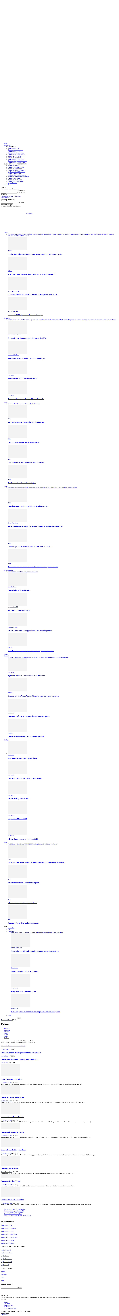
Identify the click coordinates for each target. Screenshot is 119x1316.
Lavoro (37, 404)
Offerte (6, 232)
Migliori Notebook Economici (16, 167)
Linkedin (6, 1031)
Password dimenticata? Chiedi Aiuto (11, 196)
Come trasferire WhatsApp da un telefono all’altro (26, 736)
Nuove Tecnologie (59, 487)
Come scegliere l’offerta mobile (16, 162)
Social (9, 1015)
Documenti (23, 404)
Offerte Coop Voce (52, 234)
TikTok (6, 1033)
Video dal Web (73, 487)
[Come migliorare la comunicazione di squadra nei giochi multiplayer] (20, 1007)
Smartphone (11, 672)
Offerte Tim (101, 234)
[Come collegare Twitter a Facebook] (10, 1146)
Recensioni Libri (57, 319)
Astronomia (13, 487)
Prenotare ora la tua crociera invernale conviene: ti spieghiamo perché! (33, 567)
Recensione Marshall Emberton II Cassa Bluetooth (26, 399)
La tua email (20, 202)
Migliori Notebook (6, 1250)
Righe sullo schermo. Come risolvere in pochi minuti (26, 676)
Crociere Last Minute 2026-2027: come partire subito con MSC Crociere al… (35, 254)
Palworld (39, 932)
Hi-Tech (27, 487)
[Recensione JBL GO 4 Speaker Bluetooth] (17, 373)
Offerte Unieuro (24, 235)
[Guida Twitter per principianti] (10, 1075)
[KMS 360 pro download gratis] (17, 605)
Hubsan (22, 844)
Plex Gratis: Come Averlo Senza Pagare (22, 483)
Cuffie (9, 929)
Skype (33, 657)
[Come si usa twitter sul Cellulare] (10, 1094)
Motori (52, 487)
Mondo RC (47, 487)
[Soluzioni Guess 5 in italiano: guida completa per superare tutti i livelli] (20, 946)
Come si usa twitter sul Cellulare (12, 1097)
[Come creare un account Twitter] (10, 1196)
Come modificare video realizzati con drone (23, 923)
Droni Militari (16, 844)
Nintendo (34, 932)
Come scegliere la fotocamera (16, 159)
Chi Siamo (7, 1303)
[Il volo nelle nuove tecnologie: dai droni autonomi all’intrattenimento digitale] (17, 521)
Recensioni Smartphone (83, 319)
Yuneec (55, 844)
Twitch (6, 1035)
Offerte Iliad (71, 234)
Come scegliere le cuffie (14, 156)
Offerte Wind (16, 235)
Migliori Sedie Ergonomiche (15, 181)
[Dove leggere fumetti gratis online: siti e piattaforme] (17, 417)
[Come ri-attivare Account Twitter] (10, 1113)
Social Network (8, 1020)
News (5, 486)
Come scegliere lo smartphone (16, 153)
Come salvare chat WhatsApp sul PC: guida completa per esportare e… (33, 696)
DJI (11, 844)
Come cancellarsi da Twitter (11, 1181)
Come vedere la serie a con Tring (13, 1214)
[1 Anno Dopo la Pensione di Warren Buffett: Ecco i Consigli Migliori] (17, 541)
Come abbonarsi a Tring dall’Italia (13, 1212)
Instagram (7, 1030)
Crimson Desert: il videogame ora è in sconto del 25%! (27, 338)
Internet (22, 571)
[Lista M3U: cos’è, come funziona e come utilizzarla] (17, 457)
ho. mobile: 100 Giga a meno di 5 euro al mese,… (25, 315)
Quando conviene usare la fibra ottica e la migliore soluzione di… (31, 651)
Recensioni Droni (37, 319)
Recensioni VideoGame (109, 319)
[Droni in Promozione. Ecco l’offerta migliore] (17, 877)
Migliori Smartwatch (6, 1262)
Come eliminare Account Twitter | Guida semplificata (19, 1059)
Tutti (9, 234)
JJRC (25, 844)
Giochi (33, 404)
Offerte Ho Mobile (63, 234)
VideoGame (11, 931)
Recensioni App (27, 319)
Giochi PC (21, 932)
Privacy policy (5, 1313)
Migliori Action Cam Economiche (17, 175)
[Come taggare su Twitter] (10, 1165)
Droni (5, 842)
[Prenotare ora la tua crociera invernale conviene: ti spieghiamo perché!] (17, 562)
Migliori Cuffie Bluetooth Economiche (18, 176)
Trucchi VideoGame (53, 932)
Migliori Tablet (5, 1256)
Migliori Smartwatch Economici (16, 172)
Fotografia (29, 404)
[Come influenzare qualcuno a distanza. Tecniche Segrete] (17, 501)
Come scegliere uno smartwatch (16, 154)
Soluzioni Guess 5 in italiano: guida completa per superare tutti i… (35, 951)
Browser (18, 571)
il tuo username (21, 190)
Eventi (23, 487)
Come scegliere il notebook (15, 150)
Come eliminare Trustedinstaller (19, 590)
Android (12, 657)
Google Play (28, 657)
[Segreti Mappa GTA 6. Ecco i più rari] (20, 966)
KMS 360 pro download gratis (19, 610)
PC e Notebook (8, 570)
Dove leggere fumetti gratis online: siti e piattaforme (26, 422)
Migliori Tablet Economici (15, 168)
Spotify (43, 657)
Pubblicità (7, 1307)
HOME (6, 143)
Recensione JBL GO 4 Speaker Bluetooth (22, 378)
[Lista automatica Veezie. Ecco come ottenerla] (17, 437)
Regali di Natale (12, 183)
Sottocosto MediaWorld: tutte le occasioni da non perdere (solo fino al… (33, 295)
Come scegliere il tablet (14, 151)
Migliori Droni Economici (15, 173)
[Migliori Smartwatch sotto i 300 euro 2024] (17, 834)
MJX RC (29, 844)
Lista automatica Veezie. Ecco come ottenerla (23, 442)
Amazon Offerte (14, 234)
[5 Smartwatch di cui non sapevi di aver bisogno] (17, 773)
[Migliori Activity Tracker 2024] (17, 793)
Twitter (6, 1036)
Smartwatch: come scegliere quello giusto (22, 758)
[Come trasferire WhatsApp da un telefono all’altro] (17, 731)
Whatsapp (52, 657)
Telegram (47, 657)
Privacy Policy (5, 197)
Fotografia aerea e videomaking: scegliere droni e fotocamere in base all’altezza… (37, 862)
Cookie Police (4, 1314)
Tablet (36, 571)
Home (2, 1020)
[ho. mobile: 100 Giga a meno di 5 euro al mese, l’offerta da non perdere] (17, 310)
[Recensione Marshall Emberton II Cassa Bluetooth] (17, 394)
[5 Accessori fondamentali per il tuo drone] (17, 898)
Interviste (32, 487)
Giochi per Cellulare (60, 657)
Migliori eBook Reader (14, 178)
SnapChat (38, 657)
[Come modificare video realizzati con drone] (17, 918)
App (16, 657)
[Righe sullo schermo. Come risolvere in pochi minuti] (17, 671)
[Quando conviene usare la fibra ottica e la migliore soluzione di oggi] (17, 646)
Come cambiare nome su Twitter (12, 1132)
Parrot (33, 844)
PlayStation (45, 932)
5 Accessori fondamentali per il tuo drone (22, 903)
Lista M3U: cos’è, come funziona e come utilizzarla (26, 462)
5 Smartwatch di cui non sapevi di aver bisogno (25, 778)
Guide (6, 402)
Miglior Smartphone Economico (16, 170)
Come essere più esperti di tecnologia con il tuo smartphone (29, 716)
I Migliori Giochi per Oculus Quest (23, 991)
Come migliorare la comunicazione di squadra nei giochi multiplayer (35, 1012)
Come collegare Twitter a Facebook (13, 1150)
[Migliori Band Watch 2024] (17, 814)
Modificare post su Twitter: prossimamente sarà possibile (21, 1053)
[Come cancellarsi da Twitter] (10, 1177)
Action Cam (11, 928)
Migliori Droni (5, 1265)
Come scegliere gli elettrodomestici (17, 161)
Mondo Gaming (39, 487)
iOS (67, 657)
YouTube (6, 1038)
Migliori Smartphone (13, 165)
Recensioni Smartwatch (96, 319)
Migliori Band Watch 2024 (17, 819)
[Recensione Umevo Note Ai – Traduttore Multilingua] (17, 353)
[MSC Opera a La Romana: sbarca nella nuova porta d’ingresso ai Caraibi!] (17, 269)
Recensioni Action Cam (16, 319)
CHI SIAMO (7, 145)
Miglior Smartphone (6, 1259)
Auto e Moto (13, 404)
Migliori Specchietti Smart (15, 179)
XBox (61, 932)
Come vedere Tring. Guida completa (14, 1211)
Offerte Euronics (23, 234)
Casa (18, 404)
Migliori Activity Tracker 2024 (18, 799)
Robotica (66, 487)
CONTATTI (7, 184)
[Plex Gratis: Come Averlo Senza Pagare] (17, 478)
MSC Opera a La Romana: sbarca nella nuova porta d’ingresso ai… (32, 274)
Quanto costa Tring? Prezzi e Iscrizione (15, 1209)
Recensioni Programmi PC (69, 319)
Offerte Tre (107, 234)
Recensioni (7, 318)
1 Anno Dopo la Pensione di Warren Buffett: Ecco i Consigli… (30, 547)
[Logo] (13, 229)
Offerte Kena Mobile (80, 234)
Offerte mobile (43, 234)
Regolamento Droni (40, 844)
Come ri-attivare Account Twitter (12, 1117)
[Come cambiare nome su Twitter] (10, 1129)
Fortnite (16, 932)
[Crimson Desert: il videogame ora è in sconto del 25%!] (17, 333)
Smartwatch (11, 755)
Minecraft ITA (28, 932)
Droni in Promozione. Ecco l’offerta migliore (23, 883)
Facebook (7, 1028)
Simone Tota (4, 1049)
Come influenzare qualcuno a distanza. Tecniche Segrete (28, 506)
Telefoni (6, 656)
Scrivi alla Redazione (10, 1308)
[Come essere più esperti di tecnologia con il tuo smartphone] (17, 711)
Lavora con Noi (8, 1305)
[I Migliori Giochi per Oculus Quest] (20, 986)
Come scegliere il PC (13, 148)
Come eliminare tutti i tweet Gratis (13, 1046)
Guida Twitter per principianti (11, 1079)
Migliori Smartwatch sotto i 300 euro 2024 (23, 839)
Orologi (6, 740)
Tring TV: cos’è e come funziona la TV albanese (17, 1215)
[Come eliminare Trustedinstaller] (17, 585)
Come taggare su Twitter (9, 1168)
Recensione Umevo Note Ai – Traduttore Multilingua (26, 358)
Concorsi (19, 487)
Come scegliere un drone (14, 157)
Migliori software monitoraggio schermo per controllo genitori (30, 631)
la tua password (21, 192)
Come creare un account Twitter (12, 1200)
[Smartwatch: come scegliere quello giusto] (17, 753)
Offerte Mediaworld (33, 234)
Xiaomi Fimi (49, 844)
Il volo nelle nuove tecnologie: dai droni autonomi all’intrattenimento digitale (35, 526)
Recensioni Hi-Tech (47, 319)
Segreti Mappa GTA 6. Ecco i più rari (24, 971)
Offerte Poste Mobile (92, 234)
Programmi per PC (29, 571)
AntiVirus (13, 571)
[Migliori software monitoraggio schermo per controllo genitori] (17, 625)
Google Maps (21, 657)
